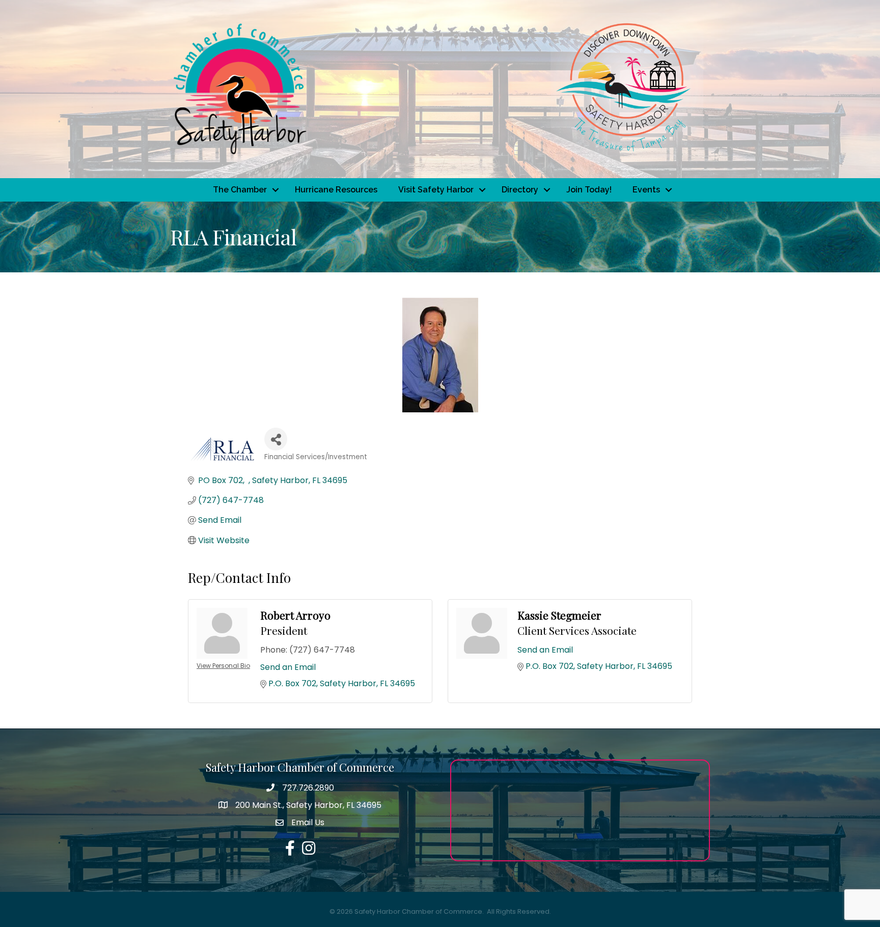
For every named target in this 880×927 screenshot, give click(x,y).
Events (646, 189)
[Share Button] (275, 439)
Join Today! (589, 189)
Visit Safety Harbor (436, 189)
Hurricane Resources (336, 189)
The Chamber (240, 189)
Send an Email (288, 667)
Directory (520, 189)
